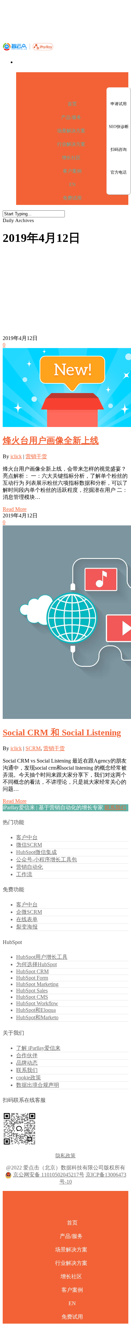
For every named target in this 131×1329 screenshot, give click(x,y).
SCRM (33, 748)
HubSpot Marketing (37, 984)
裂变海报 (27, 927)
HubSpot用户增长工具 (42, 957)
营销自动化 (29, 867)
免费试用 (72, 198)
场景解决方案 (71, 130)
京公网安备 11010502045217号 (48, 1174)
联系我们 (115, 807)
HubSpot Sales (32, 990)
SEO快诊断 (119, 126)
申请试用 (119, 103)
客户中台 (27, 837)
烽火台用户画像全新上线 (51, 440)
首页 (72, 103)
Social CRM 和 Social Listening (62, 732)
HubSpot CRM (32, 971)
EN (72, 184)
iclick (16, 456)
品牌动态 (27, 1063)
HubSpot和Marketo (37, 1017)
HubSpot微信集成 (36, 852)
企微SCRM (29, 912)
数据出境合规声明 (37, 1085)
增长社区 (71, 157)
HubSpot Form (32, 978)
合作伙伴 (27, 1055)
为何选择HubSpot (36, 964)
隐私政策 (65, 1155)
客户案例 (72, 171)
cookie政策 (28, 1077)
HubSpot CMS (32, 997)
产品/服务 (71, 117)
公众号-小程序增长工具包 (46, 859)
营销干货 (36, 456)
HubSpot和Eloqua (36, 1010)
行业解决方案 (71, 144)
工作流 (24, 874)
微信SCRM (29, 845)
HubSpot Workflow (37, 1003)
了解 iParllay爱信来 (38, 1048)
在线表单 (27, 919)
